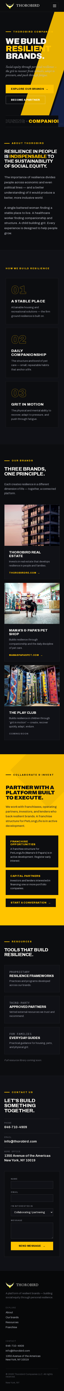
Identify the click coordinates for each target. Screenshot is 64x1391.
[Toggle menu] (54, 5)
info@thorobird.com (18, 1350)
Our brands (12, 1317)
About (9, 1312)
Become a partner (25, 100)
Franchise (11, 1327)
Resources (12, 1322)
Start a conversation (31, 902)
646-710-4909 (15, 1345)
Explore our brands (29, 89)
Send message (32, 1246)
